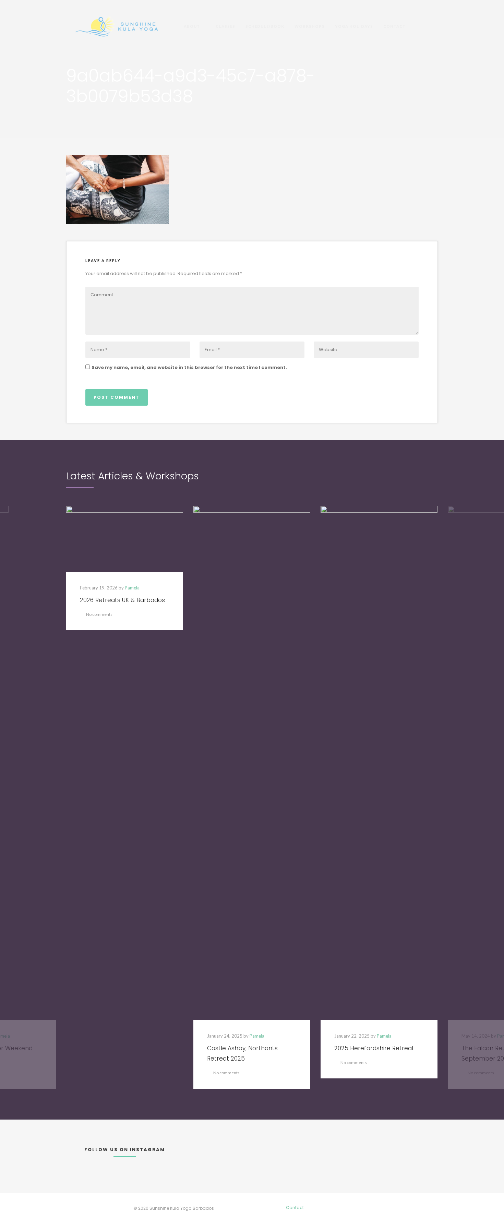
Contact (295, 1207)
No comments (99, 614)
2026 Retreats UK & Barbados (122, 600)
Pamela (132, 587)
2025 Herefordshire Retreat (374, 1048)
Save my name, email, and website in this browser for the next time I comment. (189, 367)
